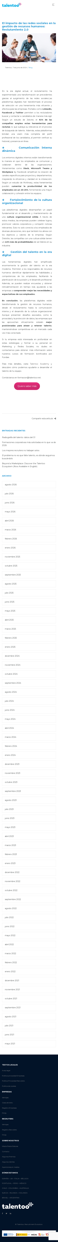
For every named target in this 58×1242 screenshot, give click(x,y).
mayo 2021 (10, 1043)
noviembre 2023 (12, 773)
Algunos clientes (8, 1162)
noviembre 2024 (12, 665)
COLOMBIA (13, 1188)
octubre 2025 (11, 566)
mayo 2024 (10, 719)
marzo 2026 (10, 529)
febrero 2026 (11, 538)
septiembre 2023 (13, 791)
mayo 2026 (10, 511)
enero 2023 (10, 863)
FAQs (4, 1113)
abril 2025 (9, 620)
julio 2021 (9, 1025)
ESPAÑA (5, 1179)
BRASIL (5, 1198)
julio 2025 (9, 593)
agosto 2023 (11, 800)
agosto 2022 (11, 908)
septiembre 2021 (13, 1007)
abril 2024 (9, 728)
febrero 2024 (11, 746)
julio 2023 (9, 809)
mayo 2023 (10, 827)
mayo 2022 (10, 935)
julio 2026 (9, 493)
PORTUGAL (7, 1183)
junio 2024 (10, 710)
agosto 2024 (11, 692)
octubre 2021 (11, 998)
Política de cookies (9, 1086)
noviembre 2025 (12, 557)
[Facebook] (2, 1213)
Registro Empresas (9, 1108)
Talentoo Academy (39, 364)
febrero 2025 (11, 638)
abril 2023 (9, 836)
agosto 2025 (10, 584)
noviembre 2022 (12, 881)
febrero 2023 (11, 854)
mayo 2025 (10, 611)
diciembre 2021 (12, 980)
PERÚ (15, 1183)
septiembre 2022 (13, 899)
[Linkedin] (10, 1213)
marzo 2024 (10, 737)
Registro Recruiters (9, 1130)
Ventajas (5, 1098)
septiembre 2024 (13, 683)
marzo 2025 (10, 629)
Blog (31, 67)
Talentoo (7, 67)
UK (11, 1179)
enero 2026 (10, 548)
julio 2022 (9, 917)
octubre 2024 (11, 674)
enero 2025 (10, 647)
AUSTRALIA (24, 1188)
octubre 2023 (11, 782)
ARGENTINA (14, 1198)
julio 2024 (9, 701)
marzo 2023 (10, 845)
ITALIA (16, 1179)
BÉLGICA (24, 1179)
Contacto (5, 1151)
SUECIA (5, 1193)
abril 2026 (9, 520)
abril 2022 (9, 944)
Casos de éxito (7, 1103)
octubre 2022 (11, 890)
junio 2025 (9, 602)
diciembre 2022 (12, 872)
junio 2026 (9, 502)
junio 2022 (9, 926)
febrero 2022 (11, 962)
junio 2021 (9, 1034)
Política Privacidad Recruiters (13, 1081)
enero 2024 (10, 755)
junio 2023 (9, 818)
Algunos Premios (8, 1157)
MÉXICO (23, 1183)
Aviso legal (6, 1070)
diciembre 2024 (12, 656)
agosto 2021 (10, 1016)
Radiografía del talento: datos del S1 (18, 437)
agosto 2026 (11, 484)
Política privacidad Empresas (13, 1076)
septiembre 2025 (13, 575)
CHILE (4, 1188)
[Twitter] (6, 1213)
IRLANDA (13, 1193)
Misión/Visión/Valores (10, 1146)
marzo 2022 (10, 953)
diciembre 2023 (12, 764)
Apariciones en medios (10, 1167)
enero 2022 (10, 971)
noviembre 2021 (12, 989)
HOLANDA (23, 1193)
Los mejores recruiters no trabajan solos (20, 450)
